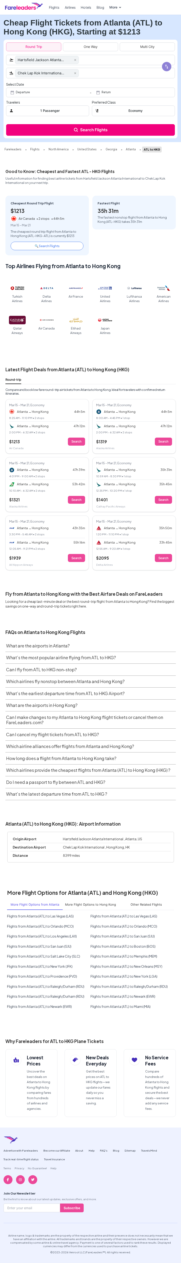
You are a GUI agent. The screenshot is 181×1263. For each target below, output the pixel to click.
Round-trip (13, 379)
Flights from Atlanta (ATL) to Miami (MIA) (120, 1006)
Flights (54, 7)
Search (76, 441)
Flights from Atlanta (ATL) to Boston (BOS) (123, 946)
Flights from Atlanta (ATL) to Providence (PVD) (42, 976)
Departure (23, 92)
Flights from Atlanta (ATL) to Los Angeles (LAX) (42, 936)
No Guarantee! (37, 1168)
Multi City (147, 47)
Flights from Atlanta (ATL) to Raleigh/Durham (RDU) (45, 986)
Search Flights (93, 129)
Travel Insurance (54, 1159)
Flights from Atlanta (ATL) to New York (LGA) (123, 976)
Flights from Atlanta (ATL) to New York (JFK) (40, 966)
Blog (100, 7)
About (79, 1150)
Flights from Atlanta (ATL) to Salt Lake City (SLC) (43, 956)
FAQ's (103, 1150)
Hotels (86, 7)
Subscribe (72, 1208)
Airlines (70, 7)
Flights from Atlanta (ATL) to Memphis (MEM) (123, 956)
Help (92, 1150)
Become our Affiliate (56, 1150)
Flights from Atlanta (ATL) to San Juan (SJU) (122, 936)
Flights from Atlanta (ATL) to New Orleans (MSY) (126, 966)
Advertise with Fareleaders (21, 1150)
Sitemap (130, 1150)
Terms (7, 1168)
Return (106, 92)
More (113, 7)
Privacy (19, 1168)
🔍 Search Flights (47, 246)
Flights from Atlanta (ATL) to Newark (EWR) (122, 996)
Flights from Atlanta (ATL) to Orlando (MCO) (40, 926)
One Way (91, 47)
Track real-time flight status (21, 1159)
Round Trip (33, 47)
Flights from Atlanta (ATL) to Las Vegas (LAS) (40, 916)
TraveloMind (149, 1150)
